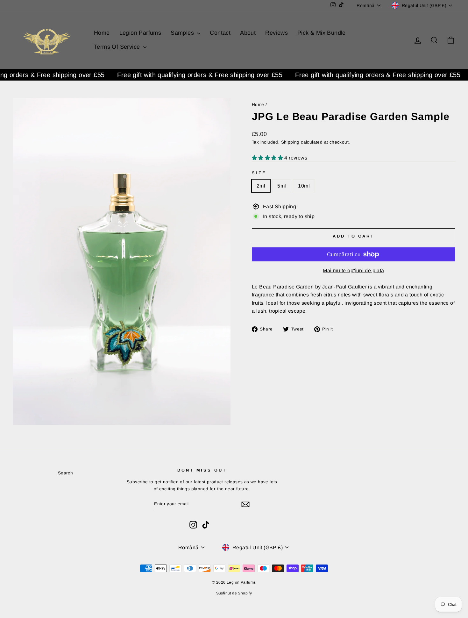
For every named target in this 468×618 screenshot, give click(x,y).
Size (259, 172)
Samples (183, 33)
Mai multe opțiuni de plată (353, 270)
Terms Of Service (118, 47)
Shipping (290, 142)
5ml (281, 185)
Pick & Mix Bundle (321, 33)
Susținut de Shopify (234, 593)
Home (102, 33)
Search (65, 473)
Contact (220, 33)
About (248, 33)
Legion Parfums (140, 33)
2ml (261, 185)
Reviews (276, 33)
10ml (304, 185)
